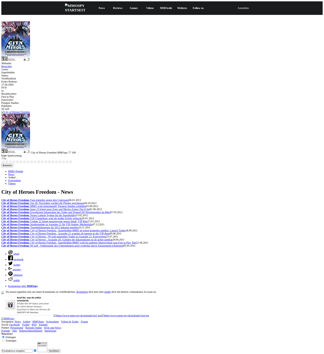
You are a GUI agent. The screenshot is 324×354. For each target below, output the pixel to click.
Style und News (52, 327)
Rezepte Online (33, 327)
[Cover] (15, 60)
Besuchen (6, 66)
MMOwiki (166, 8)
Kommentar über (23, 286)
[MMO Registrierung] (125, 315)
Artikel (26, 321)
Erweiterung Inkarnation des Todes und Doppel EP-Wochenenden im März (55, 212)
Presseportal (16, 327)
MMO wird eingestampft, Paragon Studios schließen (43, 206)
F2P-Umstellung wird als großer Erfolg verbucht (41, 218)
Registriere (82, 291)
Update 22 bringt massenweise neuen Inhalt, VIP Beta (44, 221)
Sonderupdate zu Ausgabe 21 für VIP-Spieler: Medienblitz (46, 224)
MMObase (38, 321)
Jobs (14, 330)
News (102, 8)
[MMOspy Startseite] (8, 318)
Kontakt (5, 330)
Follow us (198, 8)
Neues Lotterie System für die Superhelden (38, 215)
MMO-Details (15, 171)
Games (134, 8)
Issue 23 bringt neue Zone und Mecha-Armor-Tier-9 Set (45, 209)
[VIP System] (77, 315)
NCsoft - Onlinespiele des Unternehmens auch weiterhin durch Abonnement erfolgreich (62, 245)
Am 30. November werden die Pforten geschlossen (42, 203)
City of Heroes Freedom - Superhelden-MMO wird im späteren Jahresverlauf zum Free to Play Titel (68, 242)
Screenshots (14, 180)
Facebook (14, 324)
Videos (150, 8)
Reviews (118, 8)
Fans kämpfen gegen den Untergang (35, 200)
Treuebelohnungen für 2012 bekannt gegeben (40, 227)
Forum (84, 321)
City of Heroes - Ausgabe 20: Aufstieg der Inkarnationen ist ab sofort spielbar (56, 239)
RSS (34, 324)
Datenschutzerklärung (30, 330)
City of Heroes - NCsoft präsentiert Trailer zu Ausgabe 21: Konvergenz (53, 236)
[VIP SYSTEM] (27, 315)
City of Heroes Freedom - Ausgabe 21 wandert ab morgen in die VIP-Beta (55, 233)
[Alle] (42, 343)
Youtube (43, 324)
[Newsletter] (42, 346)
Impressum (50, 330)
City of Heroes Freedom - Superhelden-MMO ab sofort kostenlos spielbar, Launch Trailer (63, 230)
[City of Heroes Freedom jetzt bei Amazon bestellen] (15, 112)
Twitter (26, 324)
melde (107, 291)
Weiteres (182, 8)
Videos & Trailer (70, 321)
